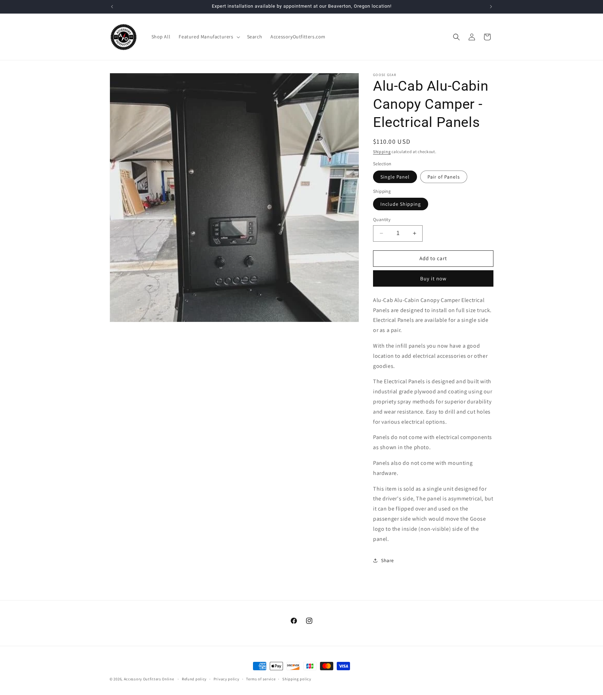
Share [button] (387, 560)
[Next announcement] (491, 6)
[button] (208, 36)
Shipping (382, 151)
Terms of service (260, 678)
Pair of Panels (443, 177)
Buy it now (433, 278)
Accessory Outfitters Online (149, 679)
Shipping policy (296, 678)
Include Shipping (400, 204)
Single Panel (395, 177)
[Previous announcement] (112, 6)
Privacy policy (226, 678)
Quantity (381, 219)
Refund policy (194, 678)
